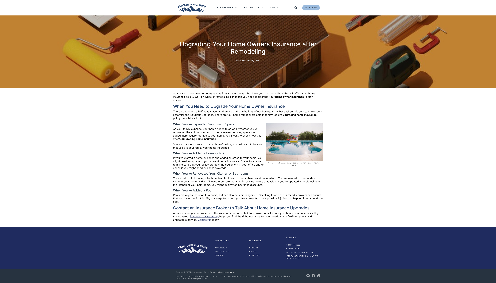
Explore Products (227, 7)
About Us (248, 7)
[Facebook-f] (313, 275)
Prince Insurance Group (204, 216)
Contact (273, 7)
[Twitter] (308, 275)
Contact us (204, 219)
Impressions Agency (227, 272)
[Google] (318, 275)
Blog (261, 7)
